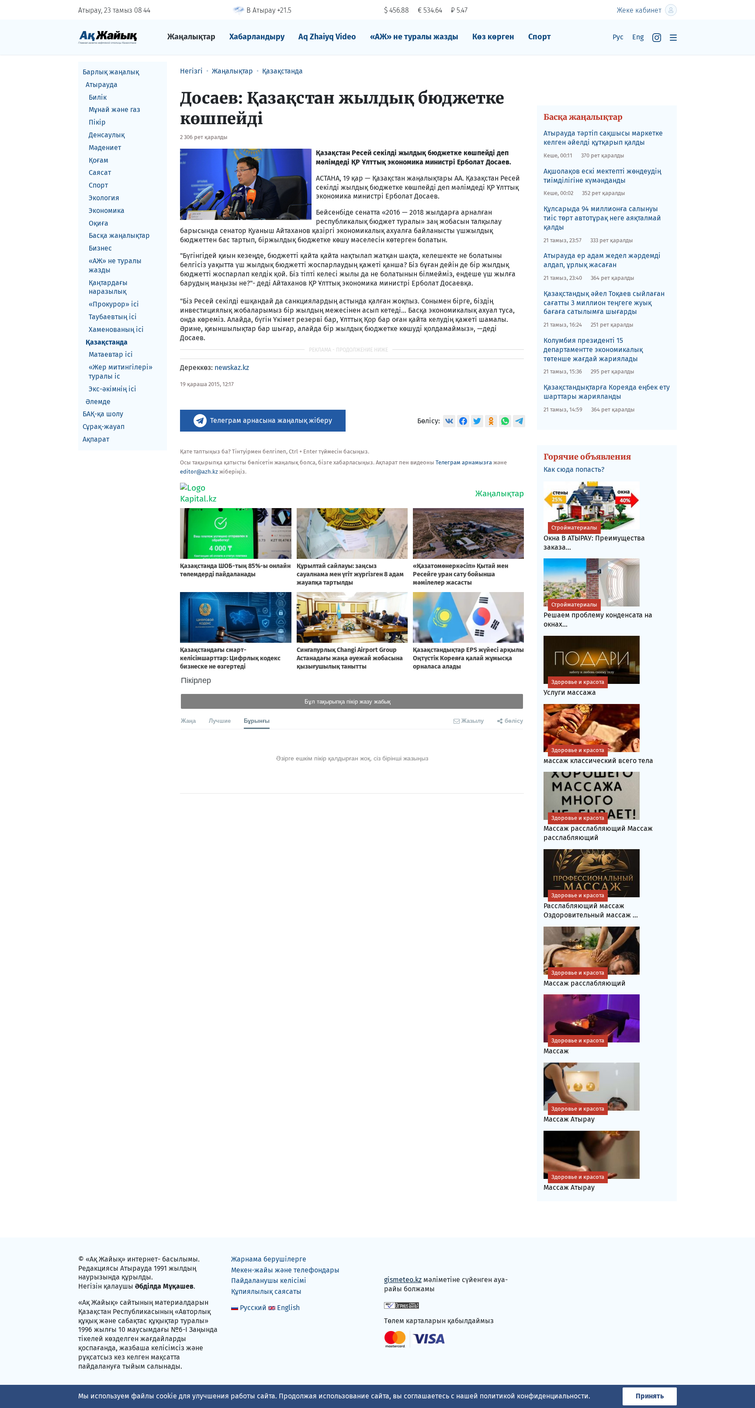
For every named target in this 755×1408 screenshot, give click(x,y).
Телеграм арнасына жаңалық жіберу (271, 420)
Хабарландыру (256, 37)
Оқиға (98, 223)
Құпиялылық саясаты (266, 1291)
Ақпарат (96, 439)
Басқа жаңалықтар (119, 235)
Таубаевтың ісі (113, 317)
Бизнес (100, 248)
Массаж (574, 1046)
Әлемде (98, 401)
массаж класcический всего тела (598, 756)
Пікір (97, 122)
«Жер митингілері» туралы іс (120, 371)
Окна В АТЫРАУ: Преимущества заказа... (594, 537)
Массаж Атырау (574, 1114)
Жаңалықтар (191, 37)
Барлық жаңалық (111, 72)
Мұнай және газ (114, 109)
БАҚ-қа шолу (103, 414)
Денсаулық (107, 135)
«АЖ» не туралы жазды (414, 37)
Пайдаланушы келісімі (268, 1280)
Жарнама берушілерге (268, 1259)
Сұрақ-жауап (104, 426)
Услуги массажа (574, 688)
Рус (618, 37)
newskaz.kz (232, 367)
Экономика (107, 210)
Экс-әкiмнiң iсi (112, 389)
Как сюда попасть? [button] (574, 469)
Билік (98, 97)
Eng (638, 37)
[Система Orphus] (401, 1304)
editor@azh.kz (199, 471)
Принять (650, 1396)
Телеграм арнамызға (464, 462)
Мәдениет (105, 147)
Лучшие (220, 720)
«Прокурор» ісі (114, 304)
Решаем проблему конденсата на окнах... (598, 614)
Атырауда (102, 84)
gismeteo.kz (403, 1280)
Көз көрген (493, 37)
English (288, 1307)
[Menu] (673, 37)
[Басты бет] (107, 37)
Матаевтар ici (111, 354)
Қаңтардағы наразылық (108, 287)
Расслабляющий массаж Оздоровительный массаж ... (591, 905)
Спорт (539, 37)
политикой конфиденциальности (534, 1396)
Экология (104, 198)
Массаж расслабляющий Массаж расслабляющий (598, 828)
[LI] (403, 1261)
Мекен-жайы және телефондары (285, 1270)
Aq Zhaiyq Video (327, 37)
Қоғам (98, 160)
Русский (253, 1307)
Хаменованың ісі (116, 329)
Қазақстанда (107, 342)
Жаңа (188, 720)
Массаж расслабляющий (585, 978)
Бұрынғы (257, 720)
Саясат (100, 172)
